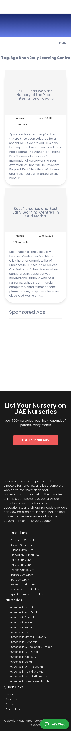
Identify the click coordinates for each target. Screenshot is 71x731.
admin (20, 118)
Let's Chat (57, 724)
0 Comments (20, 124)
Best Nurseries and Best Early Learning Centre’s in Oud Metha (35, 212)
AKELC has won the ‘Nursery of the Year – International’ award (35, 94)
